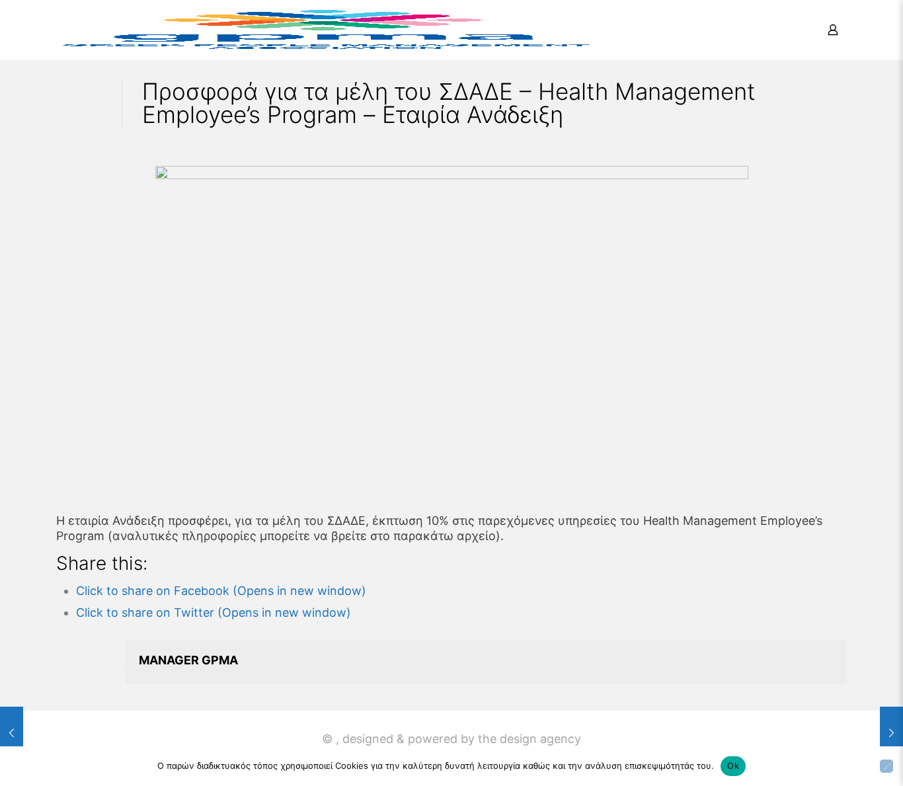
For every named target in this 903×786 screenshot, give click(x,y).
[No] (886, 766)
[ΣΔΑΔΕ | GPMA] (325, 29)
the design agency (529, 739)
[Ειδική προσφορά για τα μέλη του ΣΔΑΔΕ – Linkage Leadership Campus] (891, 733)
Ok (733, 765)
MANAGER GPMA (188, 660)
